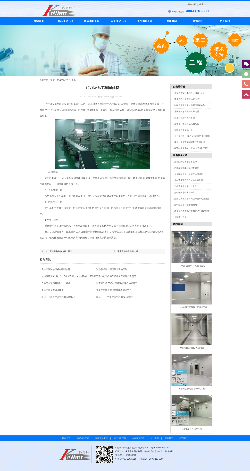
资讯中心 (61, 80)
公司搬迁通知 (180, 217)
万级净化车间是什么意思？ (186, 186)
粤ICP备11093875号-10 (157, 447)
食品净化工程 (145, 21)
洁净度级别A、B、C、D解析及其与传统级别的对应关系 (68, 276)
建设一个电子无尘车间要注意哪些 (58, 297)
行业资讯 (71, 80)
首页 (52, 80)
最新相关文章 (180, 155)
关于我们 (225, 21)
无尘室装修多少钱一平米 (61, 251)
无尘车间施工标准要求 (52, 290)
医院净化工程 (91, 21)
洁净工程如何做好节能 (184, 117)
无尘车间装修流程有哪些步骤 (55, 269)
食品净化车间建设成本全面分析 (188, 180)
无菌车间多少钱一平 (183, 130)
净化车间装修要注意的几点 (186, 124)
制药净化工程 (65, 21)
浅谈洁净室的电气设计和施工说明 (189, 93)
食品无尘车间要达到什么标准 (55, 283)
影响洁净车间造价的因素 (185, 205)
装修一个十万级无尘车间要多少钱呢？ (115, 297)
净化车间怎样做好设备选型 (186, 111)
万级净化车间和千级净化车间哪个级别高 (116, 276)
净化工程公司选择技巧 (127, 251)
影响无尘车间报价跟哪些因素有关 (189, 105)
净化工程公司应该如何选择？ (187, 99)
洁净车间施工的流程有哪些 (186, 168)
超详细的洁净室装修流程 (185, 162)
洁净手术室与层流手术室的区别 (111, 269)
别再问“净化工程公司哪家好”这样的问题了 (116, 283)
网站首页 (39, 21)
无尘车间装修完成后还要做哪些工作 (114, 290)
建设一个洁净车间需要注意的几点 (189, 142)
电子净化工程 (118, 21)
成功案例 (171, 21)
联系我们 (203, 4)
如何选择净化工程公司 (184, 192)
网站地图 (192, 4)
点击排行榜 (179, 86)
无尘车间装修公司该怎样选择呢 (188, 174)
